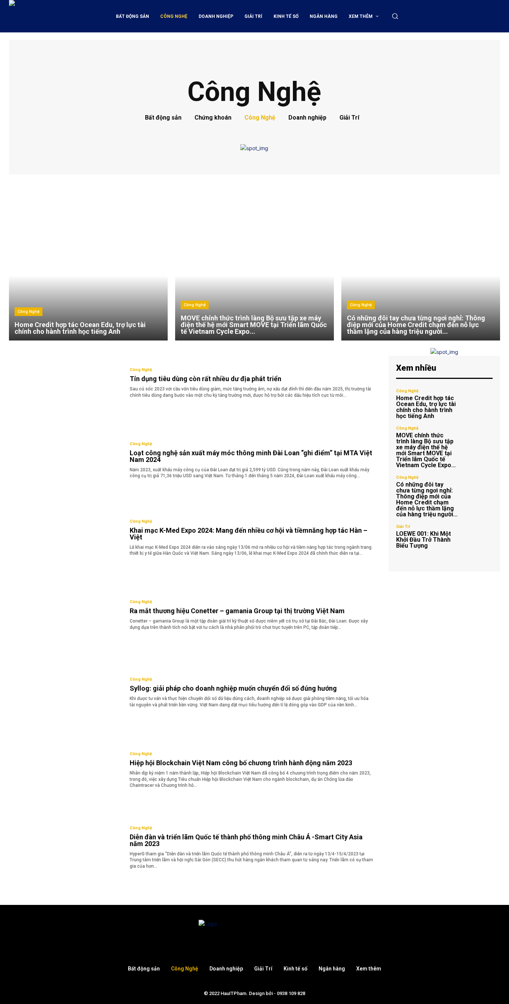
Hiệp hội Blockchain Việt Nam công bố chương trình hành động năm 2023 (241, 763)
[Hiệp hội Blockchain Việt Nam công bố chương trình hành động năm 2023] (63, 770)
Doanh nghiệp (307, 117)
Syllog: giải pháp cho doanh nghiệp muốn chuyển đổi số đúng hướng (233, 688)
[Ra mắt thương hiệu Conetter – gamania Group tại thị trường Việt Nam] (63, 615)
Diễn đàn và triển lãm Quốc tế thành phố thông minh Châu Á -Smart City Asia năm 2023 (246, 840)
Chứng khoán (213, 117)
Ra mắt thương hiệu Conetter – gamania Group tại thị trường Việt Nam (237, 611)
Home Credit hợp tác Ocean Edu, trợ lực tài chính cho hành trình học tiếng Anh (426, 407)
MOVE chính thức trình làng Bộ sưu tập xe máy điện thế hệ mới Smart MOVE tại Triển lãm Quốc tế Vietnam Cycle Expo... (426, 450)
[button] (395, 16)
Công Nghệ (259, 117)
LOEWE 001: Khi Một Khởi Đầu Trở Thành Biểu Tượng (423, 539)
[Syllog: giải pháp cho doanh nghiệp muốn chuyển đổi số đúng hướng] (63, 693)
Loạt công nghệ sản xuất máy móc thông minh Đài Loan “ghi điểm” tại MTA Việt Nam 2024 (251, 456)
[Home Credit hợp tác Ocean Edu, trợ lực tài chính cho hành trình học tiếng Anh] (88, 261)
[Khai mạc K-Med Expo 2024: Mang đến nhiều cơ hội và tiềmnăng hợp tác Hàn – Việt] (63, 538)
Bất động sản (163, 117)
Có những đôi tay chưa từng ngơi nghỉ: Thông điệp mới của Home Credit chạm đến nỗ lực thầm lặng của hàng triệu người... (427, 499)
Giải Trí (349, 117)
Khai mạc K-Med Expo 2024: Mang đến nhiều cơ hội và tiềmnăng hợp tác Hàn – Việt (248, 533)
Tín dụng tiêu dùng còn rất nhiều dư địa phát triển (205, 379)
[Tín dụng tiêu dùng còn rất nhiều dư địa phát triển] (63, 383)
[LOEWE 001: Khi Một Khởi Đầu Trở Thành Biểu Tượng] (478, 536)
